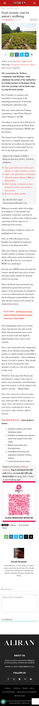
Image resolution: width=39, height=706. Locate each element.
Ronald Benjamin (9, 20)
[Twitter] (22, 55)
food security (24, 525)
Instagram (24, 64)
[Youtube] (31, 679)
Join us (31, 688)
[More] (32, 55)
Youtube (8, 67)
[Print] (31, 537)
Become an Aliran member (15, 193)
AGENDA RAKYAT (10, 420)
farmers (13, 525)
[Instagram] (14, 679)
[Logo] (19, 649)
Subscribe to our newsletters (26, 692)
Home (3, 8)
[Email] (26, 537)
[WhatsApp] (12, 55)
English (29, 61)
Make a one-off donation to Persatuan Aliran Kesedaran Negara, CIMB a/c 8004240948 (20, 177)
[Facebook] (17, 55)
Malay (19, 61)
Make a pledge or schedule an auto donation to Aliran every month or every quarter (19, 187)
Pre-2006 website (9, 692)
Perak (4, 528)
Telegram (15, 64)
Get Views (34, 19)
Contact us (16, 688)
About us (8, 688)
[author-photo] (19, 558)
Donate (24, 688)
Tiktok (32, 64)
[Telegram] (27, 55)
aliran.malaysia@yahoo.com (24, 666)
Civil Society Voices (13, 8)
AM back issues (19, 696)
